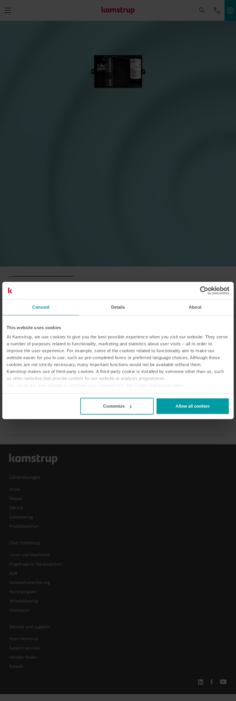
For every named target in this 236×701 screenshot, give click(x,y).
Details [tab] (118, 307)
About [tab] (195, 307)
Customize (114, 406)
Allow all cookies (193, 406)
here (178, 385)
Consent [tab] (41, 307)
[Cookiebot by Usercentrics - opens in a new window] (204, 290)
